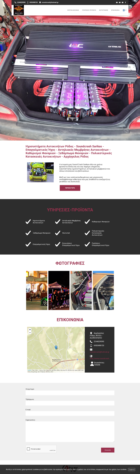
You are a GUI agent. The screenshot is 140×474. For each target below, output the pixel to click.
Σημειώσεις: (30, 343)
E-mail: (28, 332)
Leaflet (29, 293)
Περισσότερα (70, 111)
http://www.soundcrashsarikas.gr (100, 281)
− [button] (30, 255)
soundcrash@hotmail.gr (99, 275)
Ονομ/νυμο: (30, 312)
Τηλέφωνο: (30, 322)
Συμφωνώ (132, 469)
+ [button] (30, 252)
